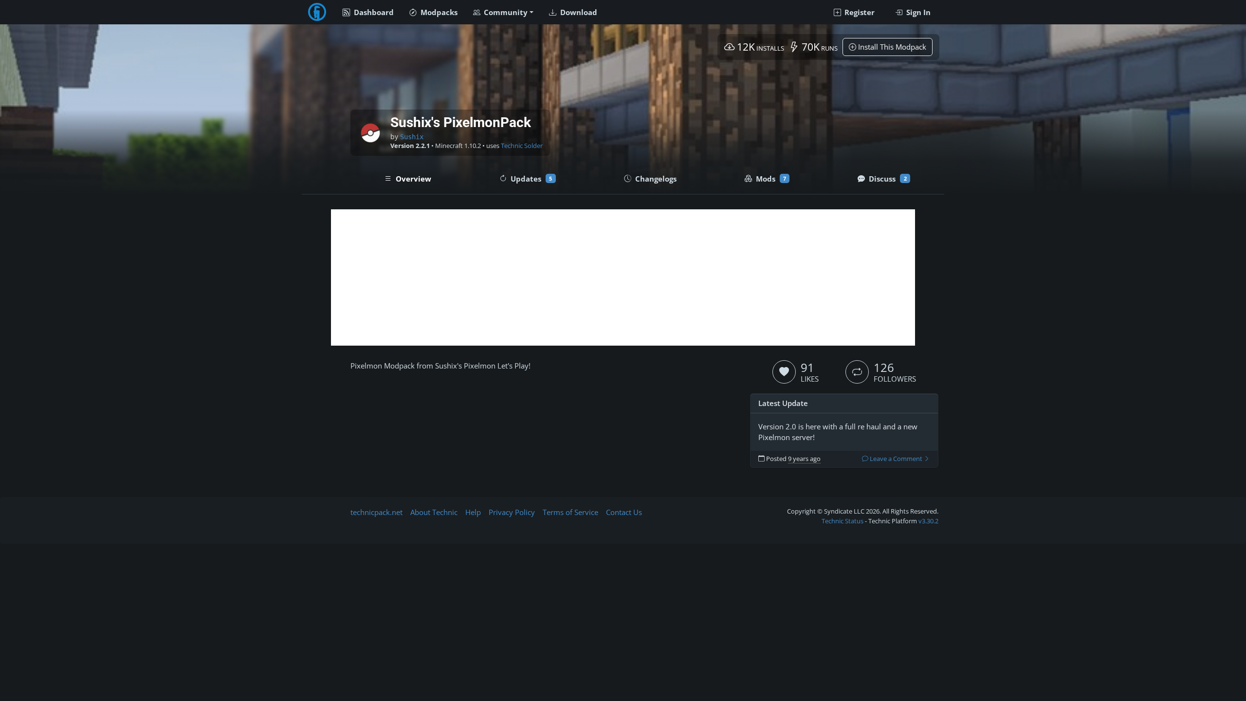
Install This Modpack (891, 47)
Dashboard (373, 12)
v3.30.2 (928, 521)
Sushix (411, 137)
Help (473, 512)
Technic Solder (522, 146)
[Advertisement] (623, 277)
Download (577, 12)
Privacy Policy (512, 512)
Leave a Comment (896, 459)
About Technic (434, 512)
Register (859, 12)
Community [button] (505, 12)
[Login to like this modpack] (784, 372)
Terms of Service (570, 512)
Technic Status (842, 521)
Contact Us (624, 512)
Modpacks (438, 12)
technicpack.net (376, 512)
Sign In (917, 12)
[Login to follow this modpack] (857, 372)
